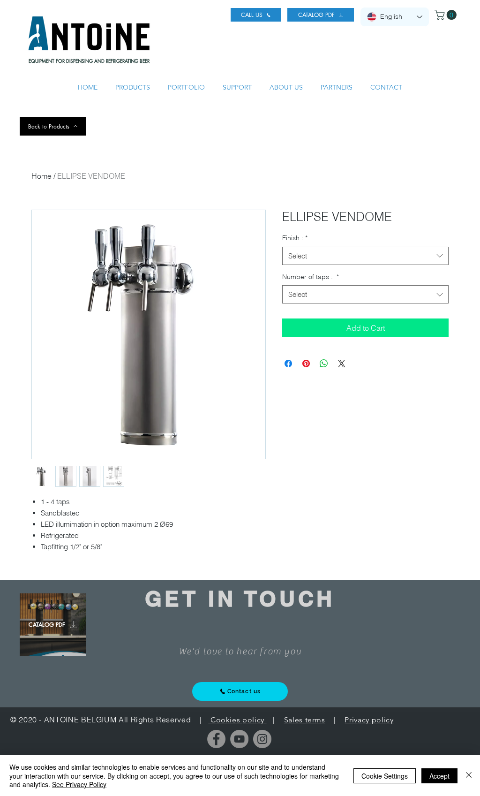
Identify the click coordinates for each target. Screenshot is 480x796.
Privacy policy (369, 719)
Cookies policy (237, 719)
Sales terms (304, 719)
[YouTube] (239, 739)
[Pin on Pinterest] (306, 363)
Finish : (295, 238)
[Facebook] (216, 739)
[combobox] (365, 256)
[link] (447, 15)
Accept (439, 776)
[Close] (468, 775)
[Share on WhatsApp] (324, 363)
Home (41, 176)
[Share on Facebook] (288, 363)
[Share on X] (341, 363)
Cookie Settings (384, 776)
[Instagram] (262, 739)
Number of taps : (310, 277)
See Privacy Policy (79, 784)
